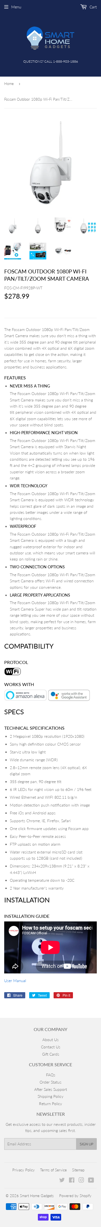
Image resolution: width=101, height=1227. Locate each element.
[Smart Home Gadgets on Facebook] (72, 1180)
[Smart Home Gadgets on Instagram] (81, 1180)
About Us (50, 1039)
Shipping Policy (50, 1096)
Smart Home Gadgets (37, 1195)
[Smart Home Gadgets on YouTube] (91, 1180)
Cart (92, 6)
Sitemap (78, 1170)
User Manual (15, 980)
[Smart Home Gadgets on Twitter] (62, 1180)
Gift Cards (50, 1054)
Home (9, 83)
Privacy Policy (23, 1170)
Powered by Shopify (75, 1195)
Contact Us (50, 1046)
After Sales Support (50, 1089)
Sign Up (86, 1144)
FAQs (50, 1074)
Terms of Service (53, 1170)
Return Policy (50, 1103)
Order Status (50, 1082)
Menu (16, 6)
